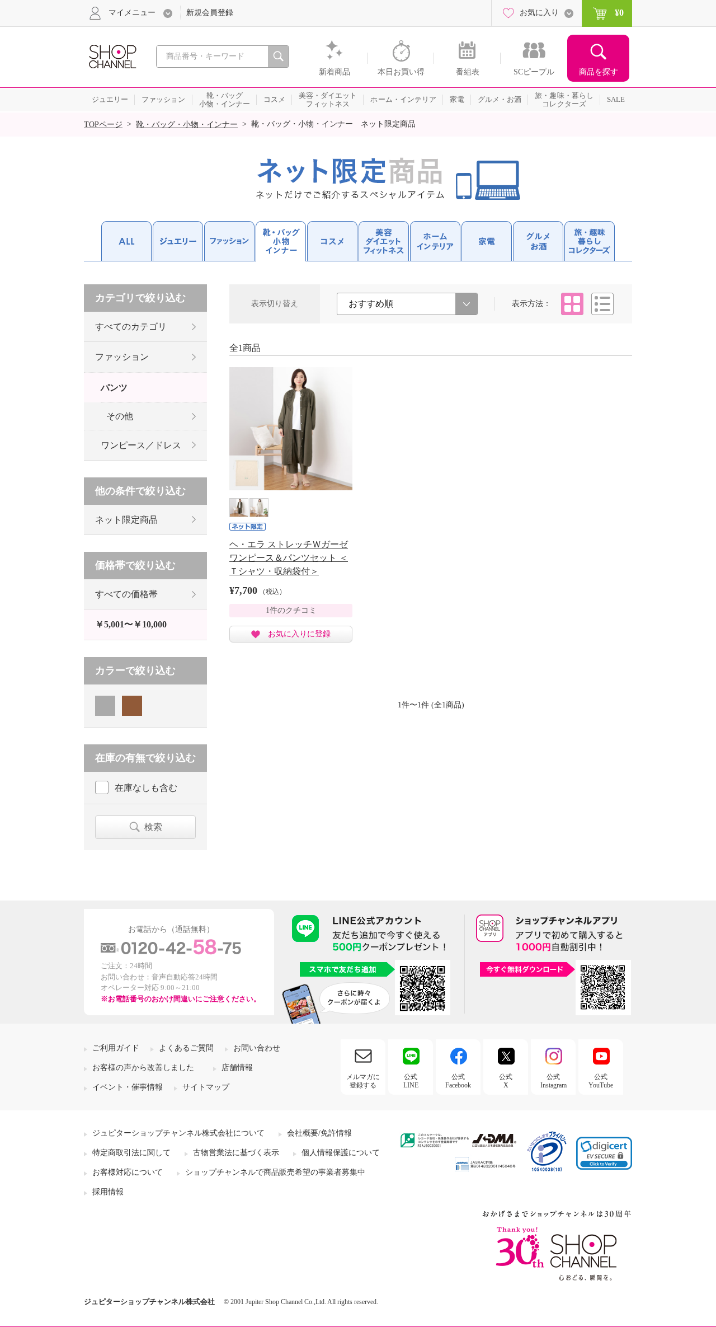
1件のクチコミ (291, 610)
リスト (602, 304)
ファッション (122, 357)
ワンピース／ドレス (141, 445)
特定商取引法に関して (131, 1152)
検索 (153, 827)
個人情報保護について (341, 1152)
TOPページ (103, 124)
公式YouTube (600, 1081)
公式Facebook (458, 1081)
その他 (119, 416)
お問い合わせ (256, 1048)
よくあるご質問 (186, 1048)
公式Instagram (553, 1081)
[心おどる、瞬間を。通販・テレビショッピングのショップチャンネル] (112, 55)
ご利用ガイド (115, 1048)
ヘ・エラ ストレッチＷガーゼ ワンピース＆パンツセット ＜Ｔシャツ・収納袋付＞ (288, 558)
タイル (572, 304)
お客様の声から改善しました (143, 1067)
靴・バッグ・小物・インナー (187, 124)
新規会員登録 (209, 12)
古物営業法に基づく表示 (236, 1152)
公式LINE (410, 1081)
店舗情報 (237, 1067)
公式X (505, 1081)
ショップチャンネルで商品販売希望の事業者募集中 (275, 1172)
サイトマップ (205, 1087)
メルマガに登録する (363, 1081)
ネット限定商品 (126, 519)
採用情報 (108, 1192)
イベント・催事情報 (127, 1087)
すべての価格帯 (126, 594)
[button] (604, 1153)
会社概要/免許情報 (319, 1133)
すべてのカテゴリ (131, 326)
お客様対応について (127, 1172)
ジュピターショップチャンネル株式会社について (178, 1133)
